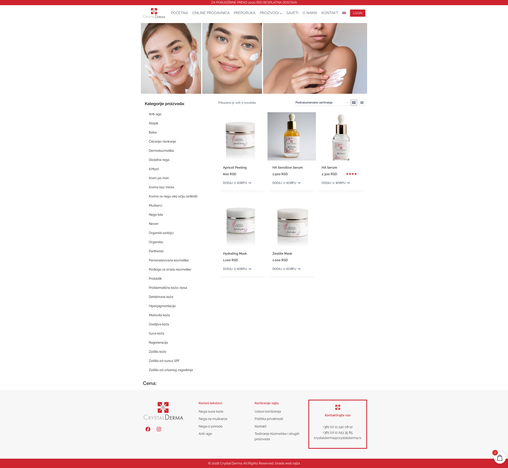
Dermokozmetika (161, 151)
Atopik (153, 123)
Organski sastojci (161, 233)
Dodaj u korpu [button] (235, 183)
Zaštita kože (157, 352)
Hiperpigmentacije (162, 306)
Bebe (153, 132)
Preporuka (244, 13)
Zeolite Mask (282, 253)
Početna (179, 13)
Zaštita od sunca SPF (164, 361)
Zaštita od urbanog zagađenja (171, 370)
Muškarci (155, 205)
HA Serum (329, 167)
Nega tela (156, 215)
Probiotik (155, 278)
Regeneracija (158, 342)
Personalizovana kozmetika (169, 260)
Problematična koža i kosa (168, 288)
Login (357, 13)
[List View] (362, 103)
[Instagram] (159, 429)
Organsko (156, 242)
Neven (153, 224)
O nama (310, 13)
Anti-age (155, 114)
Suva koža (156, 333)
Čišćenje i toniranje (162, 141)
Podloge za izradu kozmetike (170, 269)
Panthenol (156, 251)
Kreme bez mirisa (161, 187)
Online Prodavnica (211, 13)
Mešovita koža (159, 315)
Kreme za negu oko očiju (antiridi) (173, 196)
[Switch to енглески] (344, 13)
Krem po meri (159, 178)
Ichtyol (154, 169)
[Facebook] (148, 429)
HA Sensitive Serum (287, 167)
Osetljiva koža (159, 324)
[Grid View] (354, 103)
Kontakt (329, 13)
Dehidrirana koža (161, 297)
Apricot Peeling (235, 167)
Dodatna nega (159, 160)
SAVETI (292, 13)
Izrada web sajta (287, 463)
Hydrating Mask (235, 253)
